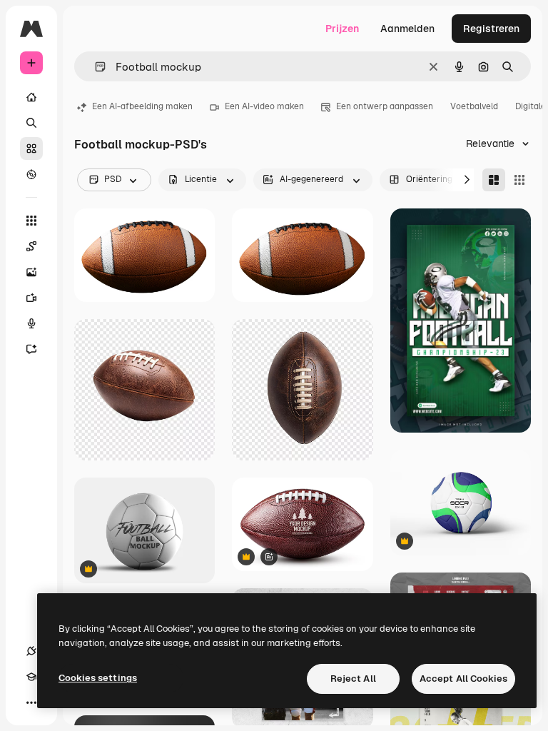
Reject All (353, 678)
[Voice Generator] (31, 323)
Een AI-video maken (264, 106)
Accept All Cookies (463, 678)
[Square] (519, 179)
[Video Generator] (31, 297)
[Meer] (31, 702)
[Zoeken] (31, 122)
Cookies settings (98, 678)
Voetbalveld (474, 106)
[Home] (31, 97)
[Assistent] (31, 349)
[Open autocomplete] (94, 66)
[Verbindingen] (31, 651)
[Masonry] (493, 179)
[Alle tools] (31, 220)
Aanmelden (407, 28)
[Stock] (31, 148)
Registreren (491, 28)
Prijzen (342, 28)
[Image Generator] (31, 272)
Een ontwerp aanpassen (384, 106)
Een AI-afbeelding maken (142, 106)
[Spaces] (31, 246)
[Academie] (31, 676)
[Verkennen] (31, 174)
